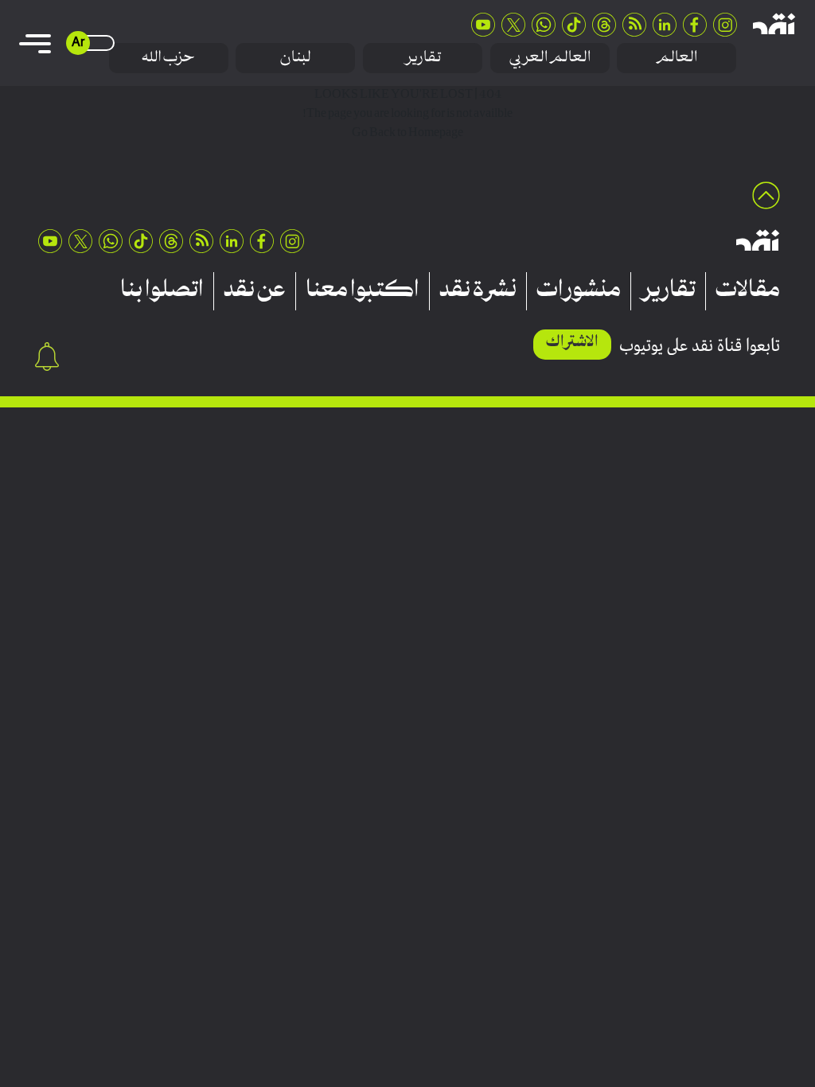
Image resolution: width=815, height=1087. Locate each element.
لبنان (295, 58)
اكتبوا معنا (362, 291)
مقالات (748, 291)
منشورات (578, 291)
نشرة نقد (478, 291)
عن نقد (255, 291)
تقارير (422, 58)
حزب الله (168, 58)
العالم (676, 58)
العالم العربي (550, 58)
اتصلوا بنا (162, 291)
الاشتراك (572, 342)
